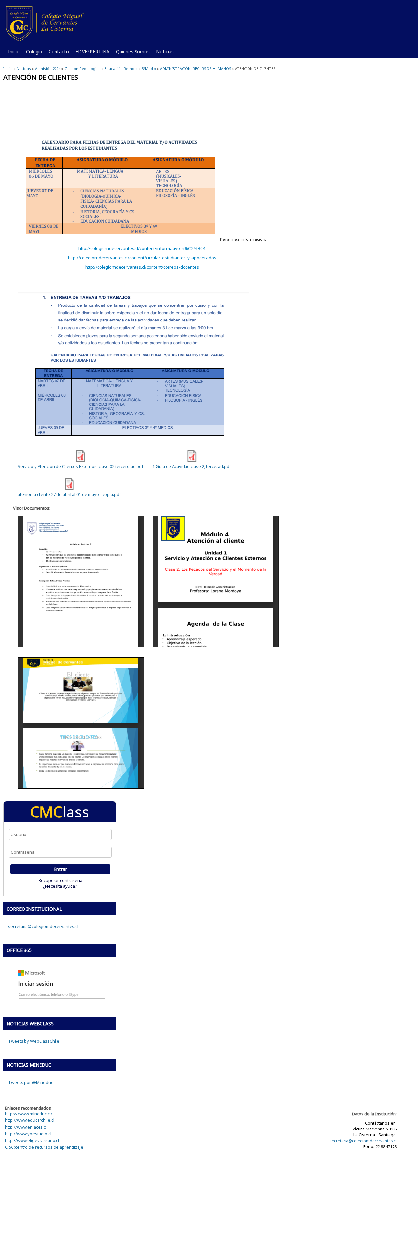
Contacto (57, 53)
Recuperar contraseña (60, 880)
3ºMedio (149, 68)
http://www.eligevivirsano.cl (32, 1140)
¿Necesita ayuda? (60, 886)
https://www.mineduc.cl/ (28, 1114)
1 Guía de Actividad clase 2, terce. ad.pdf (192, 466)
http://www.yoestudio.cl (28, 1134)
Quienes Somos (131, 53)
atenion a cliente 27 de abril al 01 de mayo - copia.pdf (69, 494)
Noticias (163, 53)
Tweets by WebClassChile (33, 1041)
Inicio (14, 51)
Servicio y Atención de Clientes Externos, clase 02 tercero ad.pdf (80, 466)
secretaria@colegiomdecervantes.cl (43, 926)
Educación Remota (121, 68)
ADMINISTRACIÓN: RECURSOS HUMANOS (195, 68)
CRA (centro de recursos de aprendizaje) (45, 1147)
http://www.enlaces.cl (26, 1127)
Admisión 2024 (47, 68)
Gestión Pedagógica (82, 68)
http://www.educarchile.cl (29, 1120)
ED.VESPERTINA (90, 53)
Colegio (32, 53)
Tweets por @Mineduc (30, 1082)
